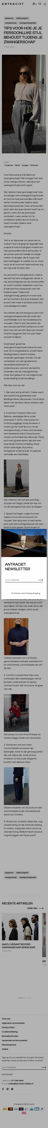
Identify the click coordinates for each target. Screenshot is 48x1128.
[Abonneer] (40, 580)
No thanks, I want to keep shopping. (26, 593)
